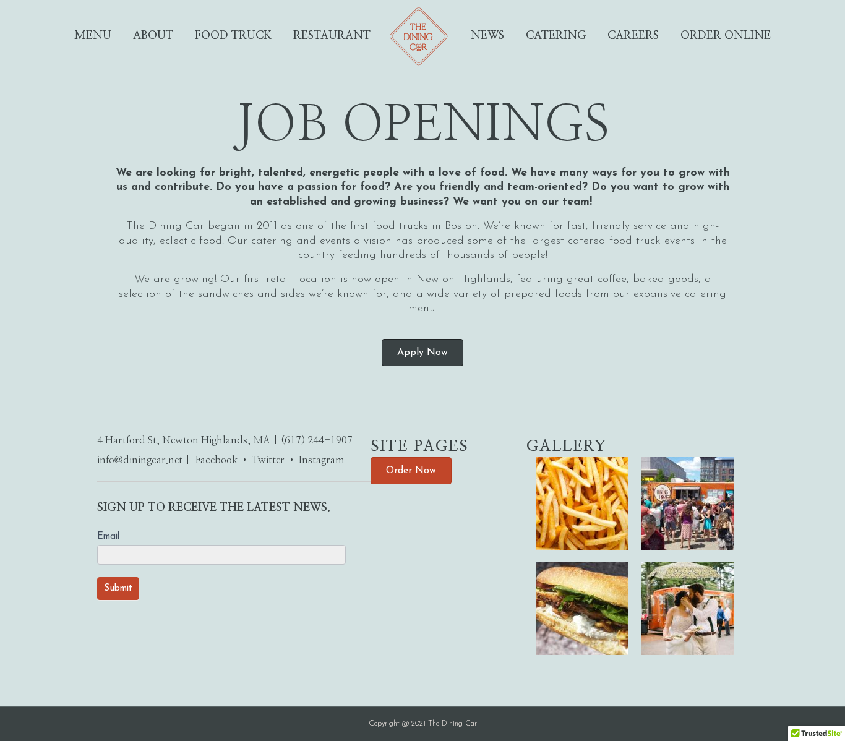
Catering (556, 35)
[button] (422, 352)
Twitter (268, 460)
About (153, 35)
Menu (92, 35)
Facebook (216, 460)
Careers (633, 35)
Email (108, 536)
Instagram (322, 460)
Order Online (725, 35)
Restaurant (332, 35)
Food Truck (233, 35)
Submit (118, 588)
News (487, 35)
